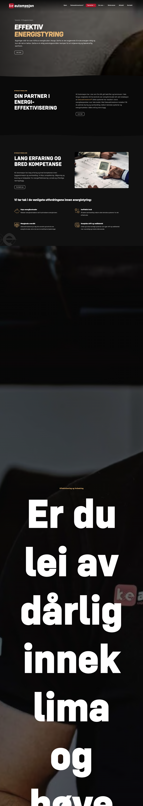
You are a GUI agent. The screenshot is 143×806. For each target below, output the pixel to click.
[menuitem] (65, 5)
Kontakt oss (20, 187)
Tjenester (18, 20)
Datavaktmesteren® (85, 100)
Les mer (18, 52)
